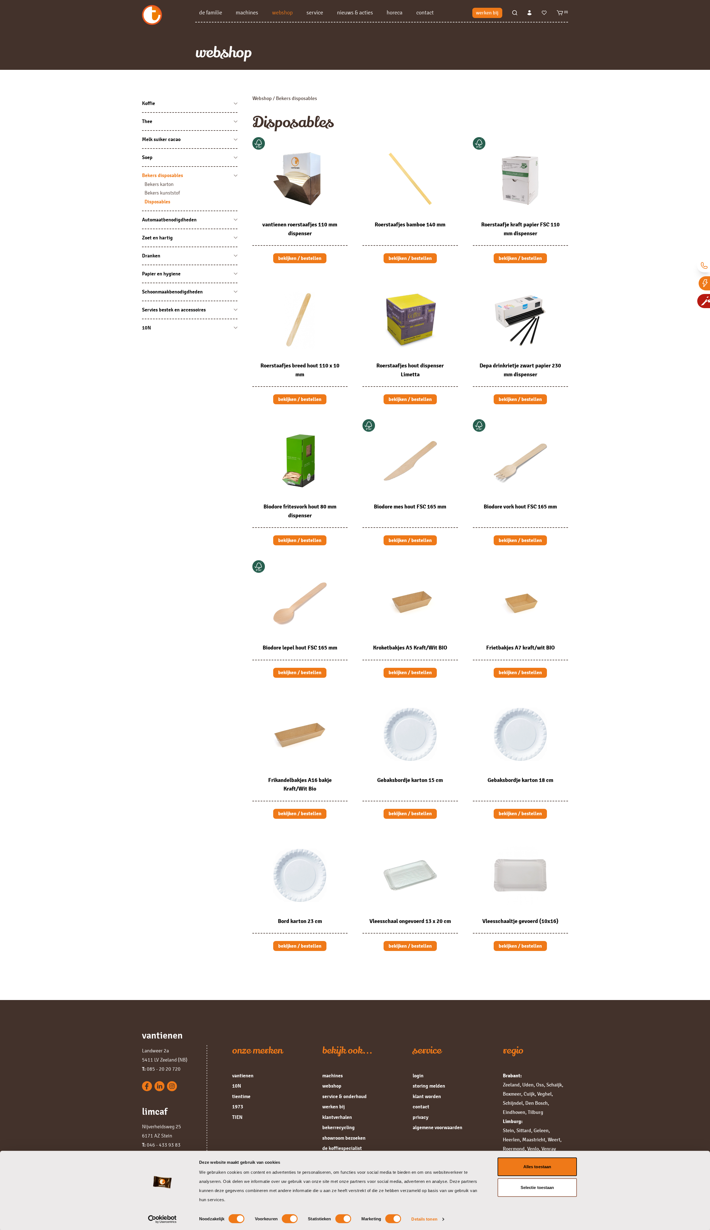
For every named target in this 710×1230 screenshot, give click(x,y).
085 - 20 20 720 (161, 1069)
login (418, 1076)
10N (236, 1086)
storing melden (429, 1086)
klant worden (427, 1096)
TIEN (237, 1117)
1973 (237, 1107)
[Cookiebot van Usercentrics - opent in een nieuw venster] (162, 1219)
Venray (548, 1149)
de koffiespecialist (342, 1148)
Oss (540, 1085)
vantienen (242, 1076)
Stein (508, 1130)
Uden (528, 1085)
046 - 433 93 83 (161, 1145)
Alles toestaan (537, 1166)
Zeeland (511, 1085)
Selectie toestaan (537, 1187)
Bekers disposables (296, 98)
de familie (210, 12)
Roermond (514, 1149)
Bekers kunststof (162, 193)
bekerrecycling (338, 1127)
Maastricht (533, 1140)
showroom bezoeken (344, 1138)
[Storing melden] (704, 283)
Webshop (262, 98)
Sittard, (524, 1130)
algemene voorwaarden (437, 1127)
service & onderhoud (344, 1096)
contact (425, 12)
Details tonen (424, 1219)
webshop (282, 12)
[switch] (290, 1218)
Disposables (157, 202)
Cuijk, (530, 1094)
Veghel (544, 1094)
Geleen (541, 1130)
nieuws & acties (355, 12)
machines (247, 12)
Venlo (533, 1149)
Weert (554, 1140)
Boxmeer (512, 1094)
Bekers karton (159, 184)
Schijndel (513, 1103)
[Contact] (703, 265)
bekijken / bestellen (299, 258)
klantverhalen (337, 1117)
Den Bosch (536, 1103)
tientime (241, 1096)
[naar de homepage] (168, 15)
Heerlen (511, 1140)
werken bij (487, 13)
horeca (394, 12)
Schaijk (554, 1085)
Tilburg (535, 1112)
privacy (420, 1117)
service (314, 12)
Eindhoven (514, 1112)
